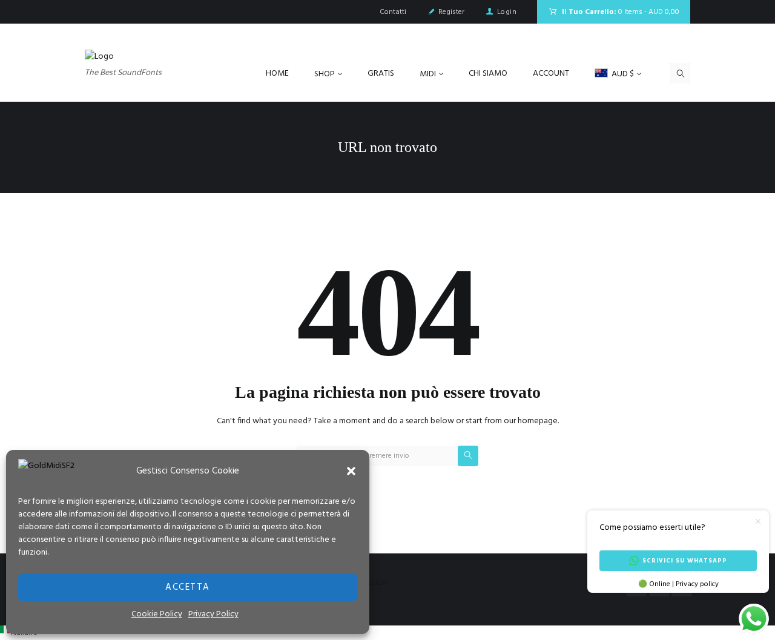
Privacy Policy (213, 614)
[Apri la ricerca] (680, 73)
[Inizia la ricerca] (468, 456)
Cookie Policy (156, 614)
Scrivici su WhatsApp (684, 561)
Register (451, 12)
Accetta (187, 587)
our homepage (531, 421)
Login (506, 12)
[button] (351, 471)
